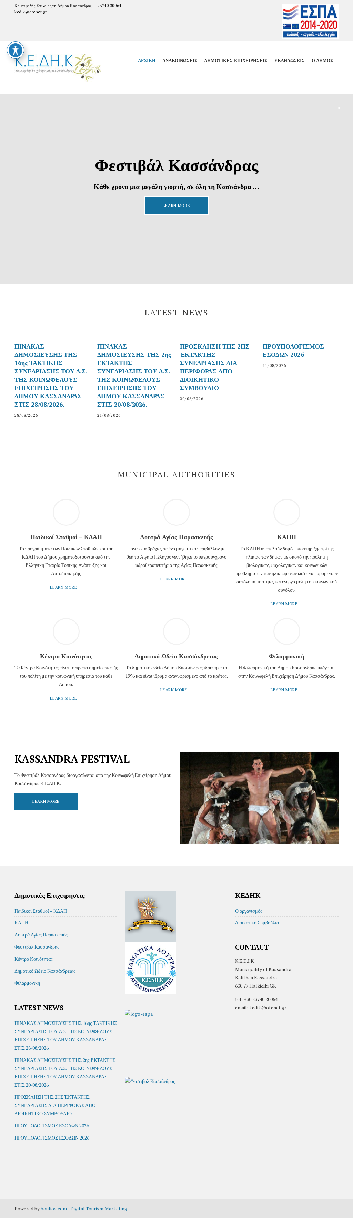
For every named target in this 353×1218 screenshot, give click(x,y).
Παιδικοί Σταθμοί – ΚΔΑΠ (40, 910)
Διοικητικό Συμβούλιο (257, 922)
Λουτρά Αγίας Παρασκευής (41, 934)
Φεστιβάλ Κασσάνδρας (36, 946)
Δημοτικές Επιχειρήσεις (236, 60)
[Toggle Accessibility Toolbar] (15, 50)
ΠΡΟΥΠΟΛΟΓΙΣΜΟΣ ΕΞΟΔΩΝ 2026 (51, 1137)
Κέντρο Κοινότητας (33, 958)
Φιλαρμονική (27, 983)
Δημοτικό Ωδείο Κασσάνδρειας (44, 971)
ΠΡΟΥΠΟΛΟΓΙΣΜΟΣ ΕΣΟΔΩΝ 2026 (293, 350)
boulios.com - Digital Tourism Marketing (84, 1208)
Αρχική (146, 60)
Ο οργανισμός (248, 910)
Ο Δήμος (322, 60)
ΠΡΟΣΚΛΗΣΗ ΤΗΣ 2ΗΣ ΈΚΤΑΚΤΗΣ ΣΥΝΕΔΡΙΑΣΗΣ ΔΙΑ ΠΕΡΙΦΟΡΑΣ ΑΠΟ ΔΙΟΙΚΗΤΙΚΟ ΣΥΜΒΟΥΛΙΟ (215, 367)
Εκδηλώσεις (289, 60)
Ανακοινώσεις (180, 60)
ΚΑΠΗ (21, 922)
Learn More (176, 205)
